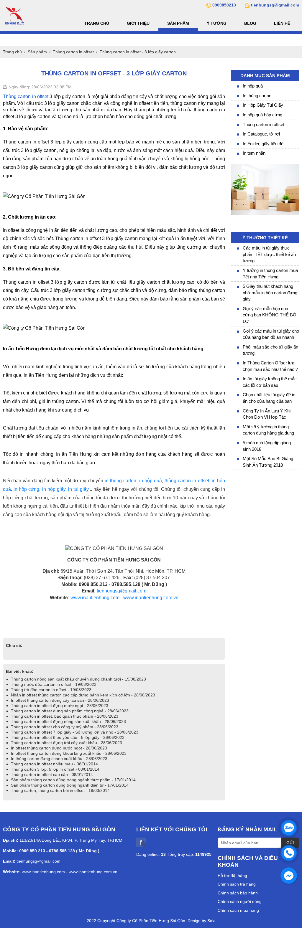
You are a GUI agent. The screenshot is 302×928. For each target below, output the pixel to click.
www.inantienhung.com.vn (150, 597)
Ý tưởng (216, 23)
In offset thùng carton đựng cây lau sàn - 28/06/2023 (60, 700)
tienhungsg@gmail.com (121, 590)
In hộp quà (253, 85)
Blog (250, 23)
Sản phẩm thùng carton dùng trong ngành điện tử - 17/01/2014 (70, 785)
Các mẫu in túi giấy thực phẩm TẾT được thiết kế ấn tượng (269, 254)
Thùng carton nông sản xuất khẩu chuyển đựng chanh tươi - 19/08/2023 (78, 679)
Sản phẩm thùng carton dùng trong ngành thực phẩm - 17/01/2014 (73, 779)
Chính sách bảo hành (238, 893)
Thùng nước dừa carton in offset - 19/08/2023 (53, 684)
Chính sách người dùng (240, 901)
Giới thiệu (138, 23)
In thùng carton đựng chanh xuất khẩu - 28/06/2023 (59, 758)
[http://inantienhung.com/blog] (265, 166)
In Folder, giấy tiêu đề (263, 143)
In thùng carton (257, 95)
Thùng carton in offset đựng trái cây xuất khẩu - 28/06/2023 (66, 742)
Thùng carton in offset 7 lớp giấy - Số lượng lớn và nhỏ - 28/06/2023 (74, 732)
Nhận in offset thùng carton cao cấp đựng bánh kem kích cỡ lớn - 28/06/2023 (83, 695)
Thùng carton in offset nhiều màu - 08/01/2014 (54, 764)
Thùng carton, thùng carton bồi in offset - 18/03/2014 (60, 790)
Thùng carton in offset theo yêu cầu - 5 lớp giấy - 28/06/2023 (67, 737)
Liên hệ (282, 23)
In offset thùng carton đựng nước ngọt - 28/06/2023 (59, 748)
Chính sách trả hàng (237, 884)
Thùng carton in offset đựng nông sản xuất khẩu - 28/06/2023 (68, 721)
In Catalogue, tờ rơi (261, 133)
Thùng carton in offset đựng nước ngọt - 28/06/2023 (59, 705)
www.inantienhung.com (94, 597)
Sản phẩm (178, 23)
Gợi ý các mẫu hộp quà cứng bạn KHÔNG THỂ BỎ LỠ (269, 315)
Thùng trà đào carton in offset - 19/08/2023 (51, 689)
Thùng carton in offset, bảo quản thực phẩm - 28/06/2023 (64, 716)
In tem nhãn (254, 153)
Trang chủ (96, 23)
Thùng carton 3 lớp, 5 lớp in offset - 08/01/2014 (55, 769)
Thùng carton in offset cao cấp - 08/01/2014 (52, 774)
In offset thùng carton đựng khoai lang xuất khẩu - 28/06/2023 (69, 753)
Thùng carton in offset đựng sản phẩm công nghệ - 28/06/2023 (70, 711)
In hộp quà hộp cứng (262, 114)
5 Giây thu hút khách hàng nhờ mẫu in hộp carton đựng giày (270, 292)
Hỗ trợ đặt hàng (232, 875)
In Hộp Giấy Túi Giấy (263, 105)
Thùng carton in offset (263, 124)
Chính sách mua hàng (238, 910)
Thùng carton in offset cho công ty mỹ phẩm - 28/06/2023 (64, 726)
